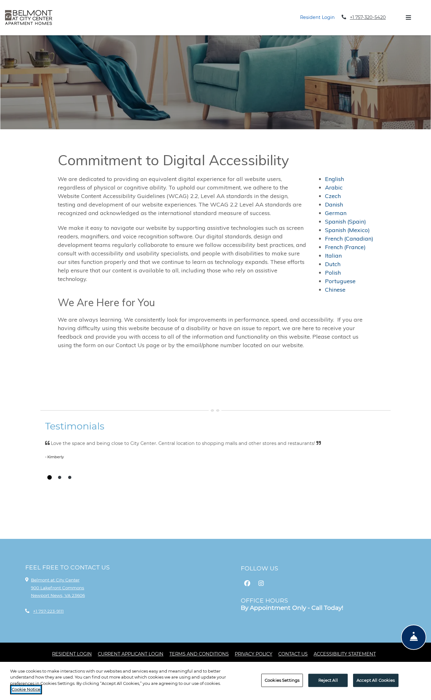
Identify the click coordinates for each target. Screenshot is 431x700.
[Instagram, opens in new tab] (261, 583)
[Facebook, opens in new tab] (247, 583)
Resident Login (317, 17)
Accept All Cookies (376, 680)
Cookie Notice (26, 689)
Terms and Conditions (199, 654)
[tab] (49, 477)
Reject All (328, 680)
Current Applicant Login (130, 654)
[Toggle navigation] (408, 17)
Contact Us (293, 654)
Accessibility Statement (345, 654)
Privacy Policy (253, 654)
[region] (215, 681)
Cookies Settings (282, 680)
